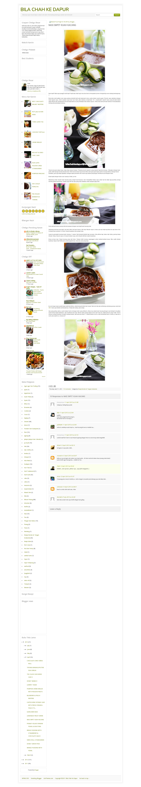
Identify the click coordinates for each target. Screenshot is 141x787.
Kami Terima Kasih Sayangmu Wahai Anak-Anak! (39, 263)
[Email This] (49, 386)
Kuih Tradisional (29, 471)
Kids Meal (27, 460)
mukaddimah (28, 510)
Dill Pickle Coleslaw (31, 282)
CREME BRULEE (37, 142)
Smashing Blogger (36, 778)
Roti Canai (27, 545)
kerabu (26, 453)
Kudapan (26, 464)
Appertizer (27, 393)
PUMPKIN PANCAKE (38, 173)
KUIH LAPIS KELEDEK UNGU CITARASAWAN (37, 165)
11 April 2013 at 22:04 (66, 412)
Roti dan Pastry (28, 548)
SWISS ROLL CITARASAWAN (35, 740)
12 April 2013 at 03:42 (67, 466)
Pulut (25, 528)
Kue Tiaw (27, 467)
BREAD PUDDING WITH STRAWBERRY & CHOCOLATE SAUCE (34, 733)
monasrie (60, 455)
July (28, 645)
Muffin (26, 506)
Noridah (59, 497)
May (28, 653)
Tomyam (26, 584)
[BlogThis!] (51, 386)
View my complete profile (34, 91)
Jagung (26, 436)
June (28, 649)
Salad (25, 552)
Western (26, 587)
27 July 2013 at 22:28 (68, 497)
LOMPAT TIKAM (32, 685)
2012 (26, 759)
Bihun (26, 404)
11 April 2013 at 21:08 (71, 402)
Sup (25, 577)
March (29, 755)
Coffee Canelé (37, 327)
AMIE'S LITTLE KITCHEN (33, 260)
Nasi (25, 514)
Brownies (27, 407)
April (28, 657)
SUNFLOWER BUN (32, 712)
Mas (58, 412)
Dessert (26, 421)
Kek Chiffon (27, 450)
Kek (25, 446)
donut (26, 425)
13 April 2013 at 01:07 (67, 476)
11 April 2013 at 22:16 (71, 435)
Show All (43, 376)
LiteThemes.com (48, 778)
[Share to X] (53, 386)
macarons (27, 485)
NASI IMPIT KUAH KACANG (35, 719)
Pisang (26, 524)
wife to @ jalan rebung (32, 231)
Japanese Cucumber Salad (33, 302)
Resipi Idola (27, 541)
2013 (26, 642)
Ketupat (26, 457)
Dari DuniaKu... (30, 245)
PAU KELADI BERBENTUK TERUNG (36, 196)
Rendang (26, 531)
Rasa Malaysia (30, 301)
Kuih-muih (27, 475)
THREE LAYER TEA (37, 122)
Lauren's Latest (30, 273)
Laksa (25, 482)
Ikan (25, 432)
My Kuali (28, 307)
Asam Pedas (27, 397)
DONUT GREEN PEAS (33, 744)
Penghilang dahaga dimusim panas (38, 310)
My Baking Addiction (32, 319)
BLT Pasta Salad (30, 321)
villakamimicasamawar (32, 239)
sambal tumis (28, 555)
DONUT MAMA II (32, 681)
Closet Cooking (30, 280)
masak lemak (28, 489)
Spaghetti (27, 573)
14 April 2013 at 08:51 (70, 487)
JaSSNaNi (59, 425)
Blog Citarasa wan (31, 338)
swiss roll (26, 580)
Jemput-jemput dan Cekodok (32, 439)
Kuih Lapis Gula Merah (32, 240)
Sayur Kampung (29, 562)
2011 (26, 763)
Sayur (26, 559)
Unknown (60, 487)
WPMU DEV (25, 778)
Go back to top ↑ (84, 778)
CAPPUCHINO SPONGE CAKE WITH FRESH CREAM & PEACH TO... (36, 705)
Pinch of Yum (30, 351)
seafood (26, 566)
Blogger (37, 770)
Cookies (26, 411)
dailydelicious (30, 326)
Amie (58, 476)
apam (25, 389)
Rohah (59, 445)
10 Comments (67, 389)
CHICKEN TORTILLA (38, 132)
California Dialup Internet (28, 214)
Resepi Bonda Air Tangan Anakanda (87, 389)
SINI (50, 308)
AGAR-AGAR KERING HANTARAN (37, 341)
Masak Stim (27, 492)
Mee (25, 496)
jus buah (26, 443)
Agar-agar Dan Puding (30, 386)
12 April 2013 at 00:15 (68, 445)
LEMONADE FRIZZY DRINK (35, 716)
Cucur (26, 414)
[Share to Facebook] (55, 386)
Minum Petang (28, 499)
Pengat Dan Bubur (29, 521)
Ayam (25, 400)
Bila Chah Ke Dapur (45, 9)
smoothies (27, 570)
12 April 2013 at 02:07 (70, 455)
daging (26, 418)
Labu (25, 478)
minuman (27, 503)
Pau (25, 517)
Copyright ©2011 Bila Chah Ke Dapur (66, 778)
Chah (58, 466)
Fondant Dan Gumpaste (31, 428)
